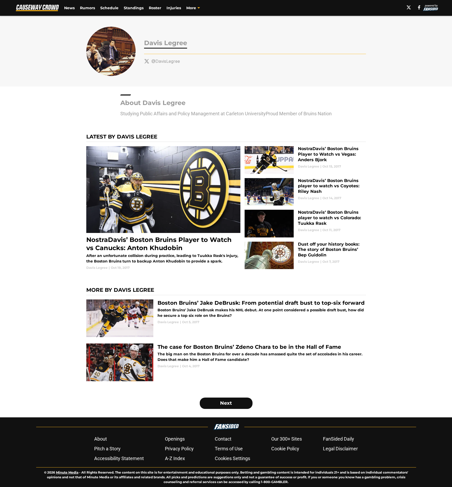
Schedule (109, 8)
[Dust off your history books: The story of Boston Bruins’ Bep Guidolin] (305, 255)
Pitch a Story (107, 448)
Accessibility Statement (119, 458)
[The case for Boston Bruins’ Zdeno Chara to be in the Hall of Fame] (226, 362)
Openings (175, 439)
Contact (223, 439)
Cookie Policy (285, 448)
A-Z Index (175, 458)
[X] (409, 7)
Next (226, 403)
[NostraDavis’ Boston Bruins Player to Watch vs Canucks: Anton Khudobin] (163, 208)
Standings (134, 8)
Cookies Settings (232, 458)
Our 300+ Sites (286, 439)
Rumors (87, 8)
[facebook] (419, 7)
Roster (155, 8)
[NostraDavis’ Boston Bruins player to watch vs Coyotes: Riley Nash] (305, 192)
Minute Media (67, 472)
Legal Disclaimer (340, 448)
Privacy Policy (179, 448)
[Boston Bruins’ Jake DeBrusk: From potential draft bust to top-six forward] (226, 318)
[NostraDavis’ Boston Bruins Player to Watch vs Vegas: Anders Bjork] (305, 160)
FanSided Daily (338, 439)
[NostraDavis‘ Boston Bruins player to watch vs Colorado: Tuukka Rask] (305, 223)
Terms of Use (229, 448)
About (100, 439)
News (69, 8)
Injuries (173, 8)
